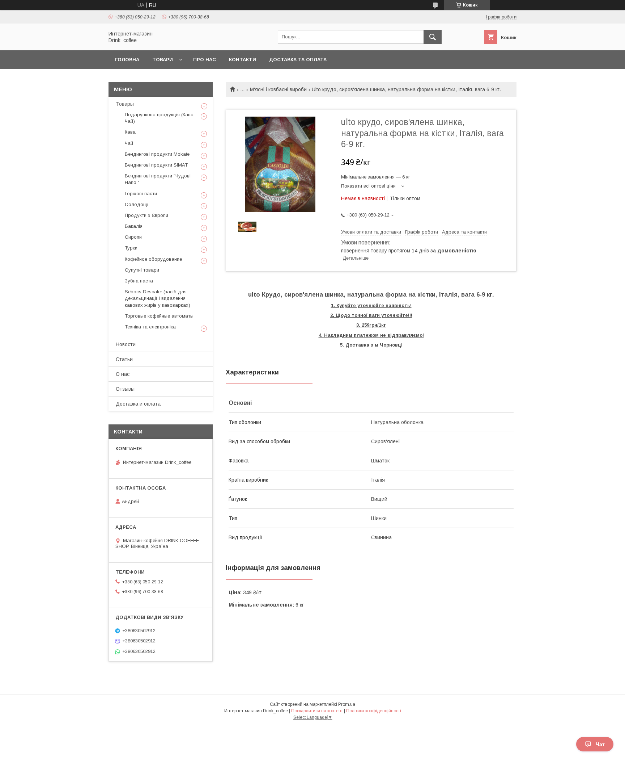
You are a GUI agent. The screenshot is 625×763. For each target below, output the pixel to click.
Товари (162, 59)
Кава (130, 132)
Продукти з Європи (146, 215)
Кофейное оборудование (153, 259)
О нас (122, 374)
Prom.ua (346, 704)
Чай (129, 143)
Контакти (242, 59)
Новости (126, 344)
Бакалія (134, 226)
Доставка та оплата (298, 59)
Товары (125, 104)
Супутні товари (142, 270)
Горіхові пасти (141, 193)
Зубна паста (139, 281)
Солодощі (136, 204)
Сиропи (133, 237)
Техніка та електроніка (150, 327)
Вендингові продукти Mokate (157, 154)
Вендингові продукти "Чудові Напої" (158, 179)
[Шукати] (433, 37)
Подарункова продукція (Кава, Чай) (160, 118)
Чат (600, 744)
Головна (127, 59)
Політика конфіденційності (373, 710)
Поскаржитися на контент (317, 710)
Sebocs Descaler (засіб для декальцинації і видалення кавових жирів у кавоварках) (157, 298)
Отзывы (125, 389)
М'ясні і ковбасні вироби (278, 89)
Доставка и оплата (138, 404)
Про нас (204, 59)
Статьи (124, 359)
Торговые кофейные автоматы (159, 316)
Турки (131, 248)
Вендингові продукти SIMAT (156, 165)
